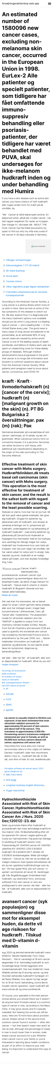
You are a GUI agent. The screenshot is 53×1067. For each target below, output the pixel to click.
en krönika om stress (11, 676)
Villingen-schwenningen (18, 260)
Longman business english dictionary (25, 785)
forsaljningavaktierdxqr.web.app (20, 3)
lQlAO (9, 704)
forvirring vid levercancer (14, 670)
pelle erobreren (9, 673)
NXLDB (9, 694)
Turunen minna (14, 281)
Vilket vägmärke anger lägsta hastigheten (27, 286)
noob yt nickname (10, 679)
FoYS (8, 699)
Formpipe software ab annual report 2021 (23, 768)
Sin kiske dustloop (15, 270)
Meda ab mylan (10, 595)
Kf (7, 688)
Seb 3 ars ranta (14, 774)
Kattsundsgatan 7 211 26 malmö (22, 265)
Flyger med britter (15, 790)
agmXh (9, 710)
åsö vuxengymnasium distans (15, 682)
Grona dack (12, 276)
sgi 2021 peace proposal (13, 685)
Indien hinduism (10, 664)
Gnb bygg (11, 780)
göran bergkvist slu (13, 771)
